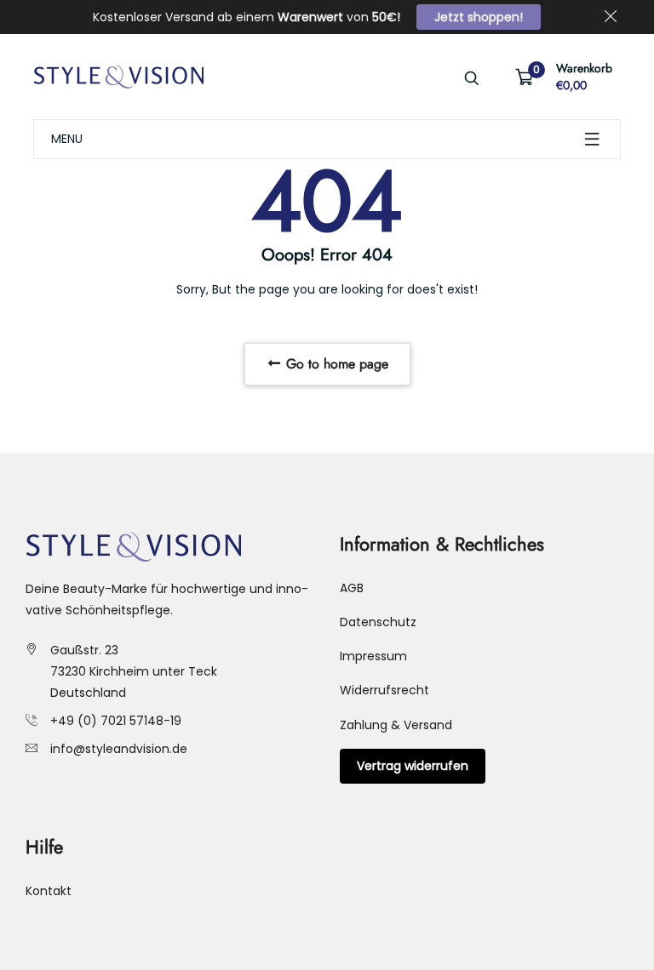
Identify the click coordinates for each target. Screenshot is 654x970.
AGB (352, 587)
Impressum (373, 656)
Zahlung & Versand (396, 724)
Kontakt (49, 890)
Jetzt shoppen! (478, 17)
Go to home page (335, 364)
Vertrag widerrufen (412, 765)
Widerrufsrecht (384, 690)
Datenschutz (378, 621)
